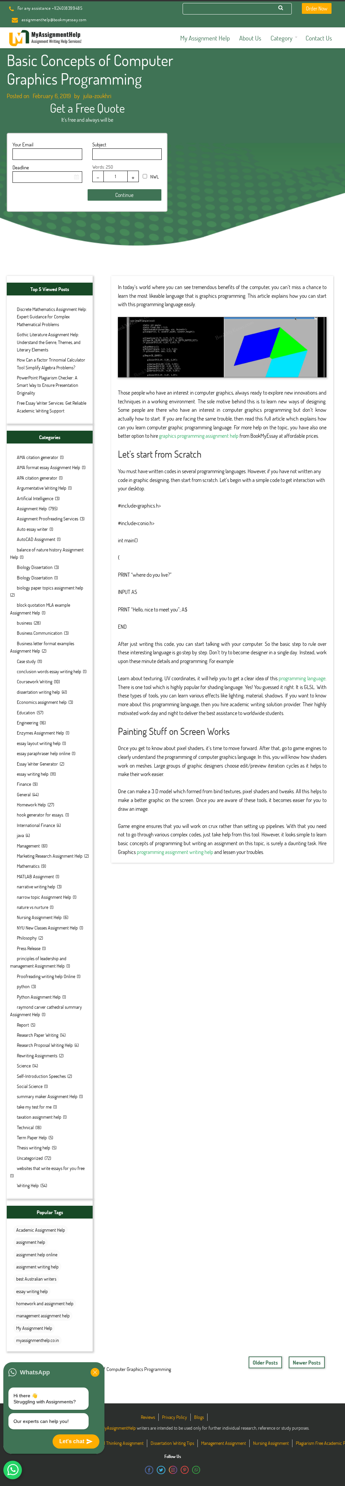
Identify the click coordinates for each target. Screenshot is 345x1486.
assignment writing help (37, 1266)
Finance (24, 784)
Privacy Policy (174, 1417)
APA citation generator (37, 478)
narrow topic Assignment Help (44, 897)
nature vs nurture (32, 907)
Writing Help (28, 1185)
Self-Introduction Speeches (41, 1076)
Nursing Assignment (271, 1443)
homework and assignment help (44, 1303)
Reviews (148, 1417)
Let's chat (71, 1441)
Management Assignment (223, 1443)
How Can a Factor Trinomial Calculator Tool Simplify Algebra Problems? (51, 363)
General (24, 794)
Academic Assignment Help (40, 1230)
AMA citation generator (37, 457)
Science (24, 1065)
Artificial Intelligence (35, 498)
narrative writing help (36, 886)
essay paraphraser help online (43, 753)
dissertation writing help (38, 692)
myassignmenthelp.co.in (37, 1340)
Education (26, 712)
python (23, 986)
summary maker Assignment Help (47, 1096)
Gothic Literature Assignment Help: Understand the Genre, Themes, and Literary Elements (49, 342)
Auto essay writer (32, 529)
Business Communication (39, 633)
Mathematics (28, 866)
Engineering (27, 722)
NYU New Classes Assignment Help (47, 927)
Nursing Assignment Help (39, 917)
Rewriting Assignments (37, 1055)
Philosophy (27, 938)
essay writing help (33, 774)
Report (23, 1025)
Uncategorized (30, 1158)
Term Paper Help (32, 1137)
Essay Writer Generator (37, 764)
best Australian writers (36, 1279)
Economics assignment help (42, 702)
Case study (26, 661)
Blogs (199, 1417)
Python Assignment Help (39, 997)
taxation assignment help (39, 1117)
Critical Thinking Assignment (118, 1443)
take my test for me (34, 1107)
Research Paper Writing (37, 1035)
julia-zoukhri (97, 96)
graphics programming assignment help (199, 435)
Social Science (29, 1086)
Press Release (28, 948)
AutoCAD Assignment (36, 539)
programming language (302, 678)
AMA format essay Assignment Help (48, 467)
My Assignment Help (34, 1328)
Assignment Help (32, 508)
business (24, 623)
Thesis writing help (33, 1147)
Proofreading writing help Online (46, 976)
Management (28, 845)
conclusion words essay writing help (49, 671)
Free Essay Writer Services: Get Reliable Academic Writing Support (51, 406)
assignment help (30, 1242)
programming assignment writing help (175, 851)
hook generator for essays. (40, 814)
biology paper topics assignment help (50, 587)
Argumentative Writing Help (41, 488)
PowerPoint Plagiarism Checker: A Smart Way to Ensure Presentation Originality (47, 385)
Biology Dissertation (35, 567)
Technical (25, 1127)
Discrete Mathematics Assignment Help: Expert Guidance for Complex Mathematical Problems (52, 316)
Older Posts (265, 1362)
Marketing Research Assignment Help (50, 856)
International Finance (36, 825)
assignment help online (36, 1254)
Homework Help (31, 804)
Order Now (316, 8)
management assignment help (43, 1315)
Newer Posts (307, 1362)
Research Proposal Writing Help (45, 1045)
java (20, 835)
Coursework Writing (34, 681)
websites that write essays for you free (51, 1168)
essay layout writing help (39, 743)
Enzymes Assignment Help (40, 733)
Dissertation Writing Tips (172, 1443)
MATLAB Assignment (35, 876)
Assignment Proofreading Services (47, 518)
